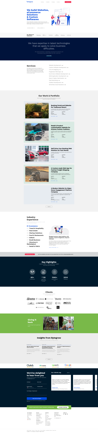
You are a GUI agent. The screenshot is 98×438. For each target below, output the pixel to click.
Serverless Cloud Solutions (56, 84)
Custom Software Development (57, 67)
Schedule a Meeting (63, 407)
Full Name (29, 381)
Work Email (39, 381)
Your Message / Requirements (32, 390)
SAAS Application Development (57, 76)
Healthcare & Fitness (48, 419)
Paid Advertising (53, 80)
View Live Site (53, 116)
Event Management (47, 425)
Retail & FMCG (34, 246)
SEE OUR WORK (49, 55)
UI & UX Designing (54, 69)
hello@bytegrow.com (31, 378)
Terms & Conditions (42, 430)
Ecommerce (33, 226)
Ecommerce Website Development (58, 74)
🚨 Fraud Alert (29, 419)
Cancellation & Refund (49, 430)
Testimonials (28, 418)
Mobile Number (29, 386)
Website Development (55, 65)
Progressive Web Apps (55, 71)
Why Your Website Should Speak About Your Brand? (33, 347)
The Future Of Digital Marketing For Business (64, 347)
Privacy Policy (40, 400)
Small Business (34, 240)
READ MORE (28, 353)
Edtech (31, 237)
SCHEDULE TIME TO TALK (29, 254)
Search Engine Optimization (56, 78)
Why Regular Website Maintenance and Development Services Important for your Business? (48, 347)
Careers (28, 417)
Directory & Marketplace (32, 243)
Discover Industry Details (53, 247)
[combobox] (28, 387)
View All (49, 206)
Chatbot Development (55, 82)
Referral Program (29, 430)
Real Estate (33, 231)
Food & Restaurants (36, 235)
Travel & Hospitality (36, 228)
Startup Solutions (35, 233)
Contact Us (33, 430)
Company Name (40, 386)
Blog (27, 416)
